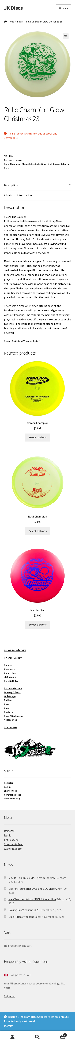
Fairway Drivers (12, 692)
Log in (7, 786)
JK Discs (13, 7)
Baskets (8, 712)
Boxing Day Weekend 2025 (24, 910)
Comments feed (12, 794)
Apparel (8, 665)
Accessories (10, 719)
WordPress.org (12, 798)
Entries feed (10, 790)
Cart (57, 1034)
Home (11, 21)
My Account (12, 1037)
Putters (8, 700)
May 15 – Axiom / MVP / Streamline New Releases (37, 878)
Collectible (34, 164)
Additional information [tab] (18, 195)
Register (8, 782)
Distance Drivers (13, 688)
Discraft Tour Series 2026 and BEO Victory (33, 888)
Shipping (9, 996)
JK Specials (10, 676)
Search (37, 1037)
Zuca (6, 708)
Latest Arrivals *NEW (15, 650)
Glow (44, 164)
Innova (20, 21)
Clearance (9, 669)
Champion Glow (18, 164)
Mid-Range (53, 164)
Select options (38, 437)
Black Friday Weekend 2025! (25, 916)
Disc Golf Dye (11, 680)
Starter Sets (10, 727)
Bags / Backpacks (13, 716)
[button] (66, 36)
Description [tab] (11, 185)
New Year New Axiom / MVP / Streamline (32, 899)
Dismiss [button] (8, 1025)
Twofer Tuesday (13, 657)
